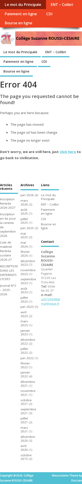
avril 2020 (24, 448)
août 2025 (24, 212)
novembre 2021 (28, 393)
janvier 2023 (25, 332)
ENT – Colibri (62, 4)
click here (68, 151)
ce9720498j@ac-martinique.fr (53, 301)
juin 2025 (27, 228)
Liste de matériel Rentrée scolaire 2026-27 (6, 251)
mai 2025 (24, 235)
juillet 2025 (24, 221)
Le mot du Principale (23, 4)
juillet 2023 (24, 299)
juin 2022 (27, 358)
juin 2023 (27, 307)
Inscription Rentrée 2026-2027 (7, 203)
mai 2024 (24, 244)
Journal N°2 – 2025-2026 (8, 289)
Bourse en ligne (18, 22)
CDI (49, 13)
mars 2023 (24, 323)
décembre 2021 (27, 384)
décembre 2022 (27, 342)
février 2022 (25, 365)
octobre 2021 (26, 402)
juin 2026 (27, 195)
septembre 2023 (28, 281)
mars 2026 (24, 202)
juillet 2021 (24, 420)
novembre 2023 (28, 272)
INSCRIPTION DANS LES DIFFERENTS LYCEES (9, 272)
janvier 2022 (25, 374)
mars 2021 (24, 430)
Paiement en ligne (21, 13)
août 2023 (24, 290)
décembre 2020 (27, 439)
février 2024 (25, 254)
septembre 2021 (28, 411)
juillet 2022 (24, 351)
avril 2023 (24, 314)
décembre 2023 (27, 263)
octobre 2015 (26, 457)
